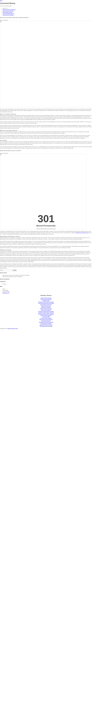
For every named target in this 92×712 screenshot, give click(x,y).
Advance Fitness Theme (12, 328)
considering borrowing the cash (82, 232)
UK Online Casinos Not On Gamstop (46, 301)
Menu (1, 0)
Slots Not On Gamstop (46, 306)
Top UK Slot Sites (46, 316)
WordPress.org (6, 292)
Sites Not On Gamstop (46, 307)
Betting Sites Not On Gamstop (9, 9)
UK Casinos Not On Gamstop (46, 326)
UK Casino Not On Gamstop (46, 308)
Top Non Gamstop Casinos (8, 13)
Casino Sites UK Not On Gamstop (46, 322)
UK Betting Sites (46, 300)
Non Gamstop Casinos (7, 12)
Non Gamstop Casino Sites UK (46, 319)
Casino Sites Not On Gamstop (46, 324)
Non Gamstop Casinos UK (46, 304)
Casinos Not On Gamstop (8, 10)
